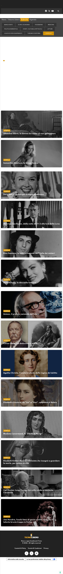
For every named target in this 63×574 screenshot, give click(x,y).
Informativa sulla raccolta (16, 539)
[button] (26, 533)
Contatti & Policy (20, 527)
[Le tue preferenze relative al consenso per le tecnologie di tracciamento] (60, 572)
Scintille (49, 33)
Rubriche (24, 20)
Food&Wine (39, 24)
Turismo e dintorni (33, 33)
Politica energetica (11, 29)
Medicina (51, 24)
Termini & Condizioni (35, 527)
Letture (49, 29)
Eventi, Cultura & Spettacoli (32, 29)
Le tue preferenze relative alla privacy (39, 539)
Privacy (46, 527)
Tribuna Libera (14, 20)
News (4, 20)
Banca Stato (8, 24)
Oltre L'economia (24, 24)
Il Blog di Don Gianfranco (13, 33)
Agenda (32, 20)
